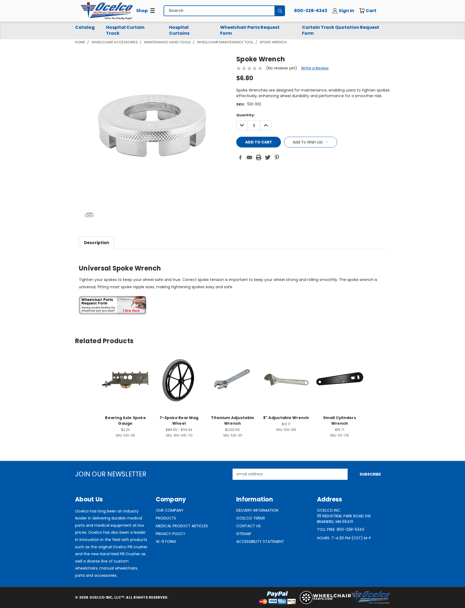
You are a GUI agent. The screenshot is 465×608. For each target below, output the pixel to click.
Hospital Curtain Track (125, 30)
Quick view (125, 374)
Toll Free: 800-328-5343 (340, 529)
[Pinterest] (277, 157)
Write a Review (315, 68)
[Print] (258, 157)
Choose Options (179, 384)
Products (166, 518)
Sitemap (243, 533)
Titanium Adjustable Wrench (232, 420)
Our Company (170, 510)
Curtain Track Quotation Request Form (340, 30)
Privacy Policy (170, 533)
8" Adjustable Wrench (286, 417)
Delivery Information (257, 510)
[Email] (249, 157)
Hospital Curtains (179, 30)
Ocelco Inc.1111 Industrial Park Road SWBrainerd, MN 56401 (344, 516)
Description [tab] (96, 242)
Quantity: (245, 115)
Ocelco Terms (250, 518)
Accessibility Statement (260, 541)
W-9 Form (166, 541)
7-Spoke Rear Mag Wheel (179, 420)
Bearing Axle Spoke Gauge (125, 420)
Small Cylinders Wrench (339, 420)
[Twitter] (267, 157)
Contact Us (248, 526)
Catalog (85, 27)
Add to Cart (125, 384)
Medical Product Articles (182, 526)
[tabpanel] (232, 284)
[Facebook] (240, 157)
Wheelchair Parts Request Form (250, 30)
